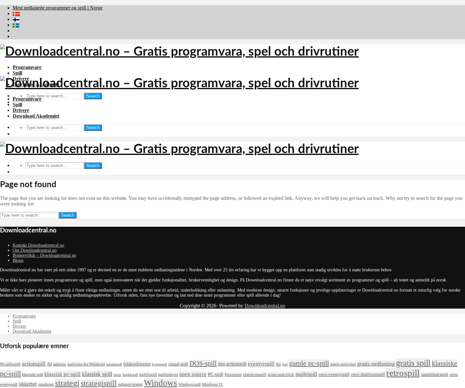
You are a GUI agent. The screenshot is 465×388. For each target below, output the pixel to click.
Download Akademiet (36, 116)
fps (278, 364)
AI (49, 363)
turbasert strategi (130, 384)
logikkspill (130, 375)
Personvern (233, 375)
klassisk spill (97, 374)
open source (193, 374)
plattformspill (254, 374)
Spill (17, 73)
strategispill (99, 383)
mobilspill (148, 374)
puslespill (306, 374)
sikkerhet (28, 384)
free (285, 364)
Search (92, 96)
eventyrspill (261, 363)
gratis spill (413, 362)
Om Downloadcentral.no (35, 250)
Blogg (18, 260)
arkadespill (114, 364)
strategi (67, 383)
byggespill (159, 364)
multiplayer (168, 374)
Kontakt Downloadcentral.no (38, 245)
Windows (160, 383)
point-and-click (281, 374)
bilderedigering (137, 363)
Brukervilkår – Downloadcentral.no (44, 255)
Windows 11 (212, 384)
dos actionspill (232, 363)
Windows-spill (189, 384)
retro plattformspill (368, 374)
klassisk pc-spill (62, 374)
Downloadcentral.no (265, 305)
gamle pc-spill (309, 363)
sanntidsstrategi (434, 374)
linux (117, 375)
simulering (46, 384)
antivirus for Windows (86, 364)
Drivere (21, 110)
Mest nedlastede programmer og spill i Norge (57, 7)
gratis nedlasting (376, 363)
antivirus (59, 364)
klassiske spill (32, 375)
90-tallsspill (10, 364)
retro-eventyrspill (334, 374)
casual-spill (178, 363)
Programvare (27, 67)
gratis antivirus (343, 364)
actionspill (34, 363)
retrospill (403, 373)
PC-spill (215, 374)
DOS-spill (203, 363)
